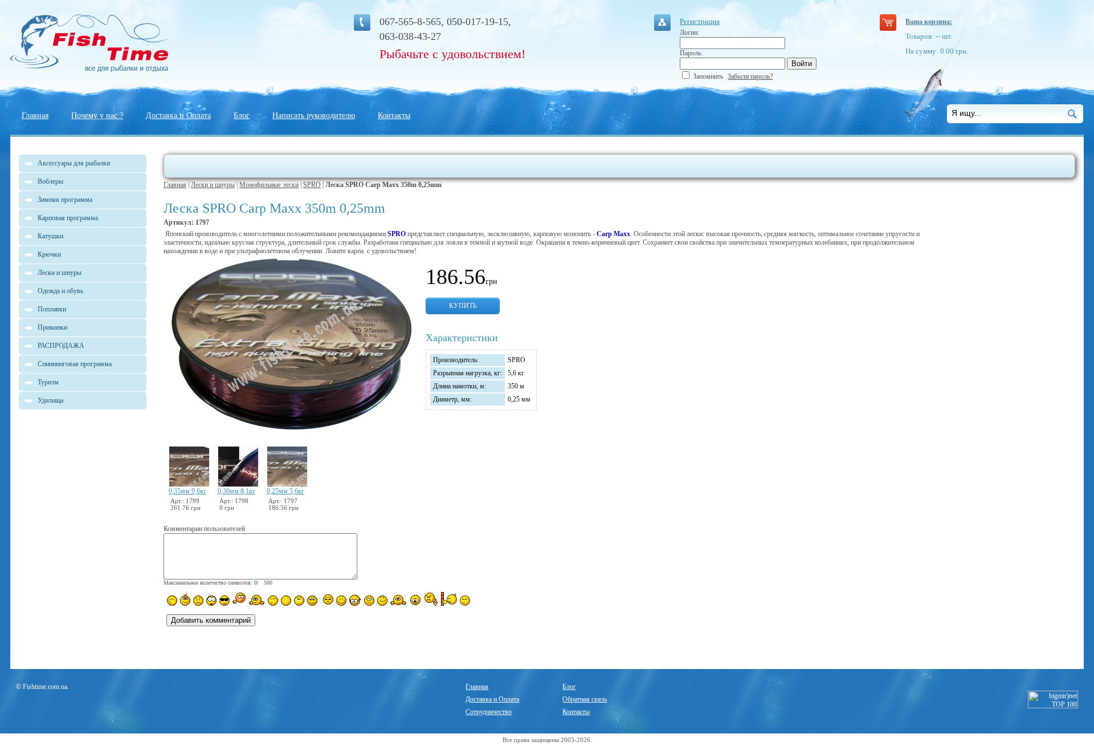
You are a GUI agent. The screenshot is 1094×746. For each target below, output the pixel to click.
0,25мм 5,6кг (285, 491)
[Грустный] (198, 600)
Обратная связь (584, 699)
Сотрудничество (489, 712)
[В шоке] (211, 600)
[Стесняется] (239, 599)
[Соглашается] (382, 600)
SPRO (312, 185)
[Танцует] (257, 599)
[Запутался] (369, 600)
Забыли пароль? (750, 76)
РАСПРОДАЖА (61, 346)
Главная (35, 115)
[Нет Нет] (431, 599)
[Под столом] (286, 600)
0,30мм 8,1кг (236, 491)
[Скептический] (465, 600)
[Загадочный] (312, 600)
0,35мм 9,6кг (187, 491)
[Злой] (327, 600)
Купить (463, 306)
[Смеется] (172, 600)
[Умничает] (355, 600)
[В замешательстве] (299, 600)
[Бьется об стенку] (449, 598)
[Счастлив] (273, 600)
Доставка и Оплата (178, 115)
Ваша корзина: (928, 22)
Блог (242, 115)
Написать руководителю (313, 115)
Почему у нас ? (97, 115)
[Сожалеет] (415, 600)
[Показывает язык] (341, 600)
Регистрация (700, 21)
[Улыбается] (185, 599)
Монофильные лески (269, 185)
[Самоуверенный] (224, 600)
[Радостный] (398, 599)
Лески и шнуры (213, 185)
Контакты (394, 115)
